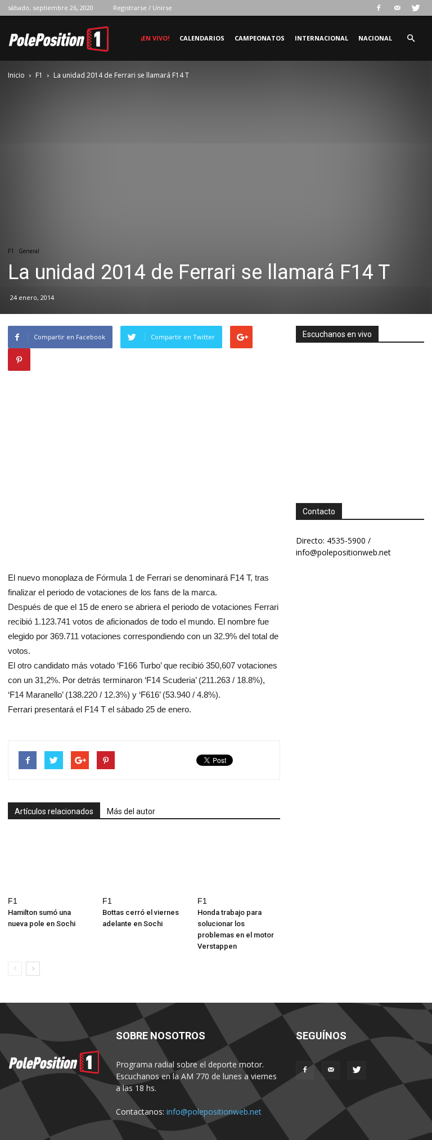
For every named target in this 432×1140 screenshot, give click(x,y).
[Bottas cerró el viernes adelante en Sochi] (143, 862)
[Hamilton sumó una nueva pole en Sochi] (49, 862)
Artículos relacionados (54, 811)
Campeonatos (260, 38)
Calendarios (201, 38)
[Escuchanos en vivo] (360, 414)
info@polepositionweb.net (214, 1111)
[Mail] (397, 8)
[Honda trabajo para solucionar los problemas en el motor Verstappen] (238, 862)
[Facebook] (378, 8)
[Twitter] (415, 8)
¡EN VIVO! (155, 38)
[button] (410, 38)
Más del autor (131, 811)
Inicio (16, 75)
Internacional (321, 38)
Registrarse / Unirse (142, 7)
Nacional (375, 38)
